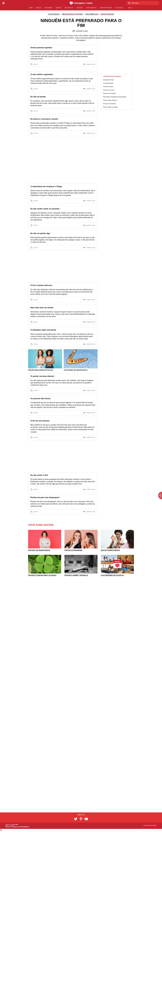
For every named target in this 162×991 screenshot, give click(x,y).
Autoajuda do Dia (108, 80)
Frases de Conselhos (109, 93)
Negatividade (107, 14)
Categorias (54, 14)
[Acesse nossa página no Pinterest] (81, 819)
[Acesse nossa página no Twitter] (76, 819)
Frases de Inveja (108, 86)
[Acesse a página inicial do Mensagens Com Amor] (81, 3)
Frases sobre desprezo (110, 100)
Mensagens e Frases (72, 14)
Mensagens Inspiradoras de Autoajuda (114, 97)
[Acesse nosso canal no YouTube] (86, 819)
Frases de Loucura (108, 90)
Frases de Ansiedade (109, 103)
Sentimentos (91, 14)
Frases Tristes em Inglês (110, 107)
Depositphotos (24, 827)
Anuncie (153, 825)
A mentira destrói (108, 83)
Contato (146, 825)
